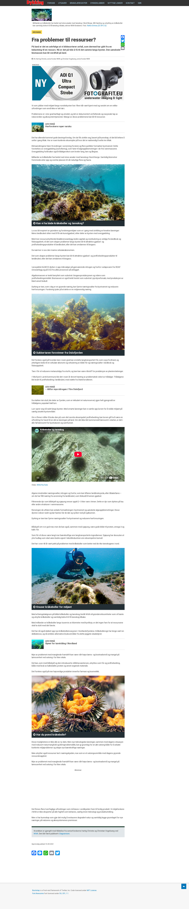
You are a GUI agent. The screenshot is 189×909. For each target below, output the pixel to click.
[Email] (123, 48)
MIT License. (92, 890)
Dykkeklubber (97, 3)
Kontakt (130, 3)
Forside (51, 3)
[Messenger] (40, 853)
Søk (140, 3)
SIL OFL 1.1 (63, 893)
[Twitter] (123, 41)
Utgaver (62, 3)
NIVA (36, 833)
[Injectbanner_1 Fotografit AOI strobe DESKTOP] (78, 83)
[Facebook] (123, 37)
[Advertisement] (78, 786)
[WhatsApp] (123, 44)
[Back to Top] (183, 886)
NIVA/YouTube (42, 485)
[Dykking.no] (35, 2)
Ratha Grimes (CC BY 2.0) (96, 26)
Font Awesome (38, 893)
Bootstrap (36, 890)
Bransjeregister (78, 3)
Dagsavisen (65, 833)
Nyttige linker (115, 3)
